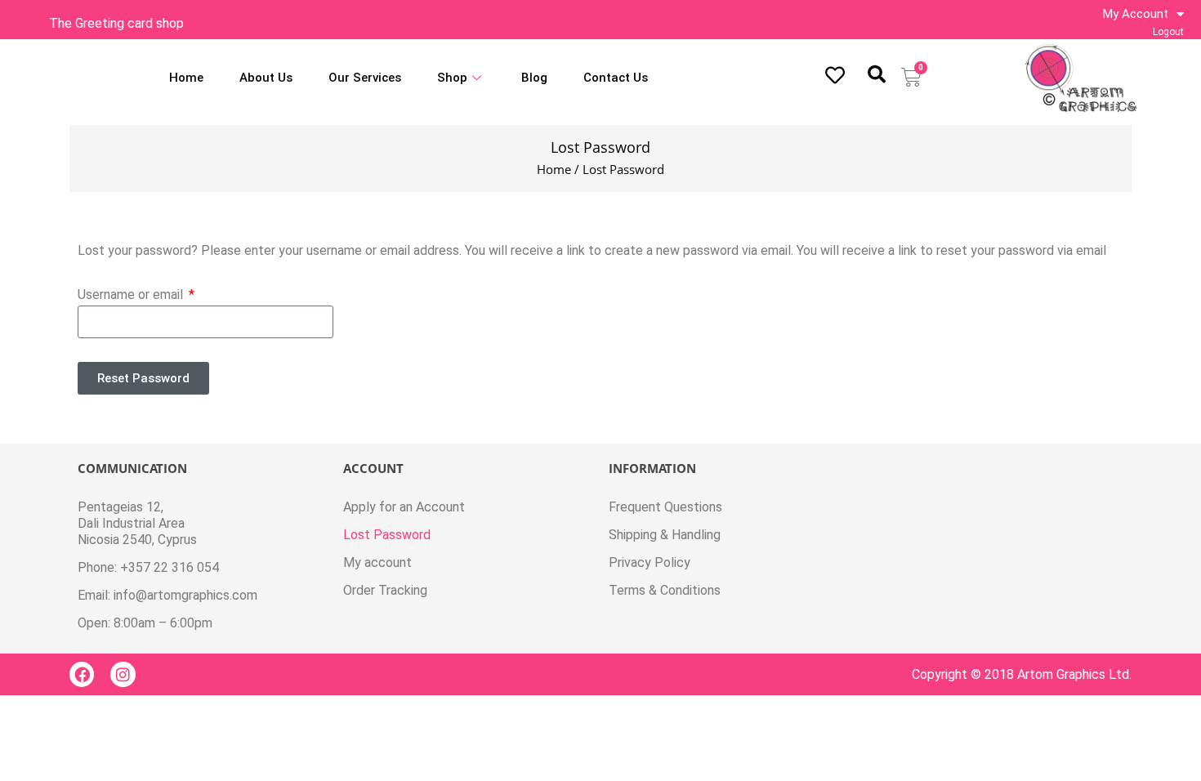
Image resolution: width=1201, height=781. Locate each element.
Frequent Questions (665, 507)
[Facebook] (81, 674)
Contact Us (615, 77)
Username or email (132, 295)
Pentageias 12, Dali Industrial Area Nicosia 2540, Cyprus (137, 523)
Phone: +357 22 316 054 (148, 567)
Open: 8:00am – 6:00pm (145, 623)
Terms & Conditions (665, 590)
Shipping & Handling (665, 534)
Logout (1168, 32)
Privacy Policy (649, 562)
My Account (1135, 14)
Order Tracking (385, 590)
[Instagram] (122, 674)
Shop (452, 77)
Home (186, 77)
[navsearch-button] (876, 74)
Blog (534, 77)
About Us (265, 77)
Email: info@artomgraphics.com (167, 595)
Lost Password (387, 534)
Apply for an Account (404, 507)
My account (377, 562)
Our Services (364, 77)
